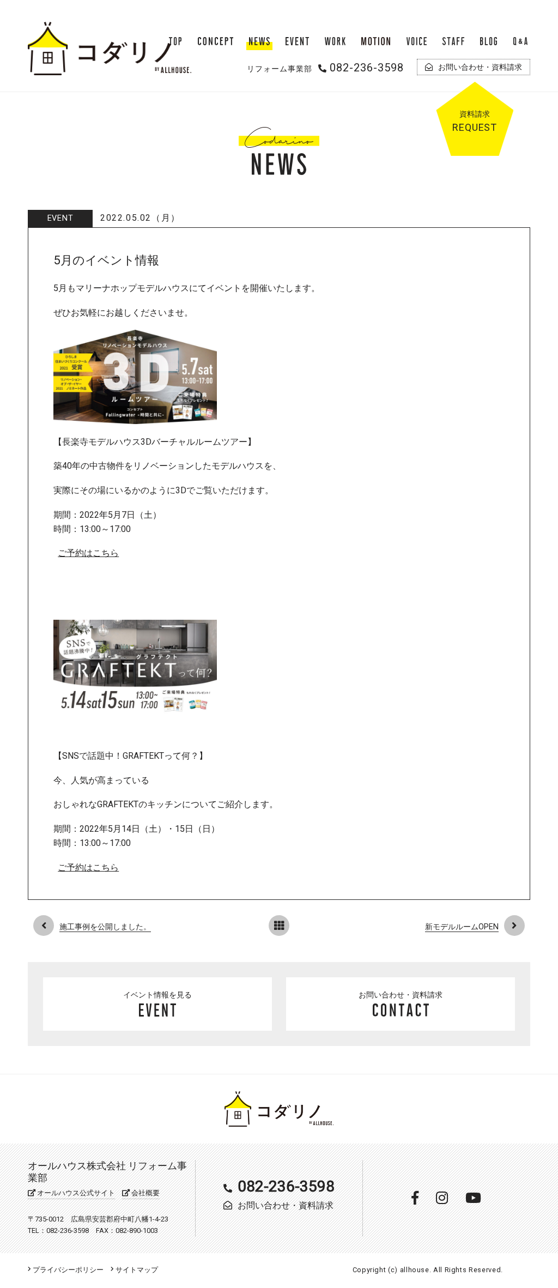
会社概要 (145, 1193)
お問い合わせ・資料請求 (400, 995)
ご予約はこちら (88, 553)
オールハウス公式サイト (75, 1193)
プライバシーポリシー (67, 1270)
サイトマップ (136, 1270)
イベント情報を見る (157, 995)
